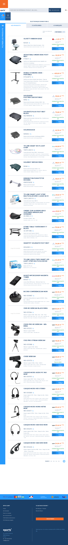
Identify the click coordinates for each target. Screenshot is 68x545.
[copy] (29, 43)
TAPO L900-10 (29, 198)
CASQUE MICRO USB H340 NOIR (35, 425)
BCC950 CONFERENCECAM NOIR (36, 291)
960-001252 (28, 328)
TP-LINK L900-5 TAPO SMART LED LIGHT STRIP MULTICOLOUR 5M (36, 260)
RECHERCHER (55, 10)
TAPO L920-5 (28, 150)
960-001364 (28, 312)
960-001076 (28, 360)
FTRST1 (26, 59)
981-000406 (28, 447)
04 (56, 461)
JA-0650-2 (27, 216)
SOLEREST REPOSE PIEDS (33, 162)
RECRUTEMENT (50, 518)
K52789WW (28, 116)
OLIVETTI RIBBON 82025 (33, 39)
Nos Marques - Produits (41, 508)
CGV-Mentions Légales (8, 520)
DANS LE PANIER (60, 49)
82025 (26, 43)
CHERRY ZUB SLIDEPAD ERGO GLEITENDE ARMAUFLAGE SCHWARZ (35, 212)
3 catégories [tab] (36, 25)
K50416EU (27, 247)
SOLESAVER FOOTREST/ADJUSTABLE (33, 96)
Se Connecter (6, 510)
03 (53, 461)
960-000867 (28, 296)
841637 (26, 279)
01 (47, 461)
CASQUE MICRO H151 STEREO (34, 388)
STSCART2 (27, 77)
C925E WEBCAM (30, 356)
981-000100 (28, 376)
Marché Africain (39, 510)
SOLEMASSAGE (29, 130)
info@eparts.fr (6, 540)
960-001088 (28, 344)
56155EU (26, 134)
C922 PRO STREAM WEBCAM (34, 340)
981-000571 (28, 411)
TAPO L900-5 (28, 263)
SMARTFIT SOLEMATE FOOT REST (36, 243)
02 (51, 461)
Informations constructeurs (9, 517)
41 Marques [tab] (57, 25)
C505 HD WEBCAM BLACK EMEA (36, 308)
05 (58, 461)
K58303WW (28, 182)
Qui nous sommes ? (7, 515)
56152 (25, 100)
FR (65, 10)
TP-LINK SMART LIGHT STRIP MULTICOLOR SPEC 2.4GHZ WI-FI (36, 195)
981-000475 (28, 429)
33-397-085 (28, 231)
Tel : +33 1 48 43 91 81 (7, 538)
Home (4, 508)
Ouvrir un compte (7, 513)
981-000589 (28, 393)
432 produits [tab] (16, 25)
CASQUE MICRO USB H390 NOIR (35, 443)
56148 (26, 166)
